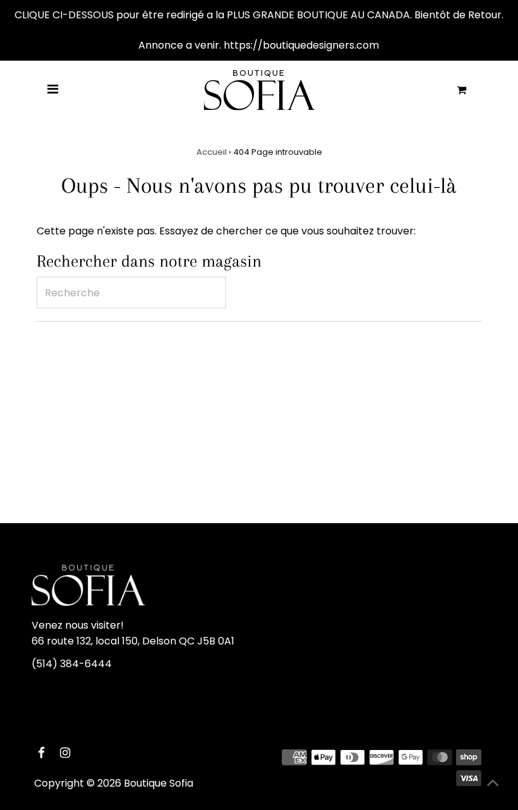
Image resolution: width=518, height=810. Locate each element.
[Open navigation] (53, 90)
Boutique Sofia (158, 783)
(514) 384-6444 (72, 663)
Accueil (211, 152)
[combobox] (131, 292)
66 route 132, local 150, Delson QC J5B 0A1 (133, 641)
